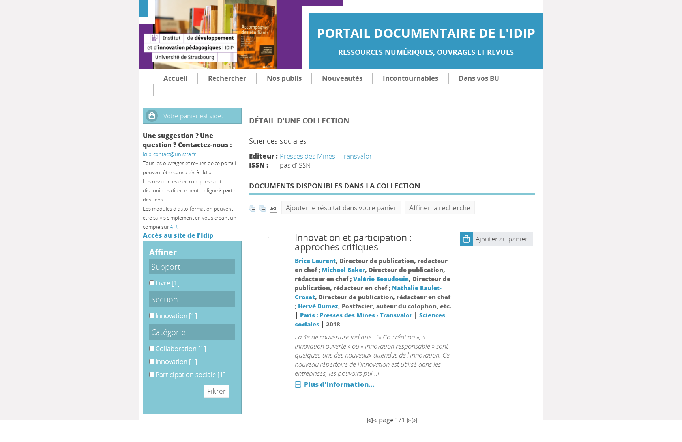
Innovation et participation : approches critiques (353, 242)
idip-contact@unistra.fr (169, 154)
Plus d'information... (339, 384)
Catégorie (168, 332)
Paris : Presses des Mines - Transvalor (356, 315)
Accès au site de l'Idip (178, 235)
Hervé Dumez (318, 306)
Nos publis (284, 78)
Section (164, 299)
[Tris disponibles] (273, 207)
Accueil (175, 78)
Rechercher (227, 78)
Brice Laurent (315, 261)
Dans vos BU (479, 78)
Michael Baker (343, 270)
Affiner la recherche (439, 207)
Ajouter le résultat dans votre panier (341, 207)
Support (165, 266)
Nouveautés (342, 78)
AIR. (174, 226)
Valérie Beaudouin (381, 279)
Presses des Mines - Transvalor (326, 155)
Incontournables (410, 78)
